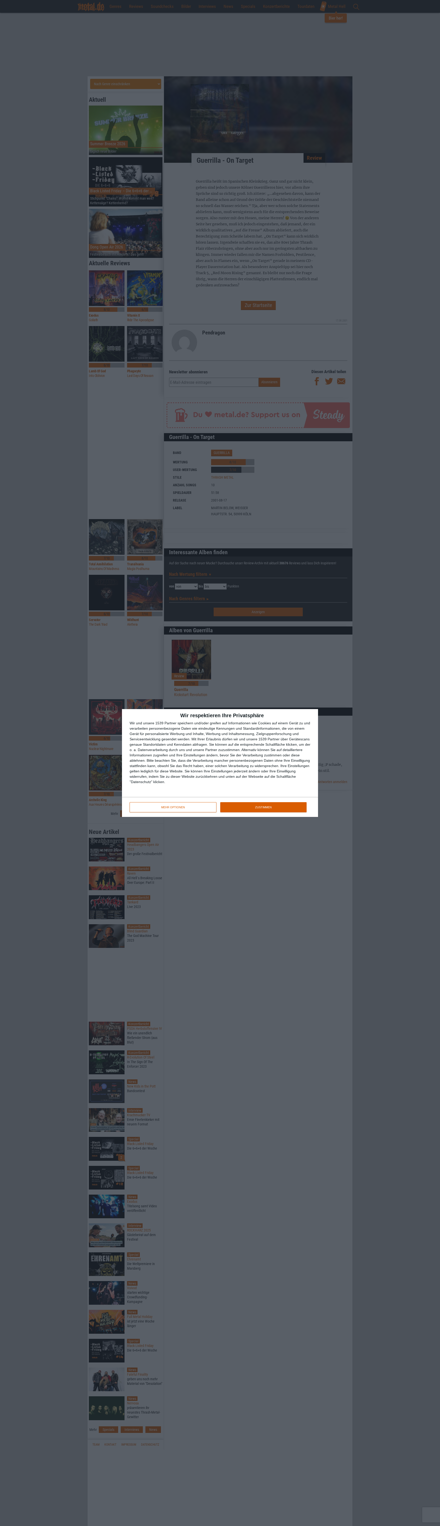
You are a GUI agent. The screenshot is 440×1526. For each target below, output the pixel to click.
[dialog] (220, 763)
